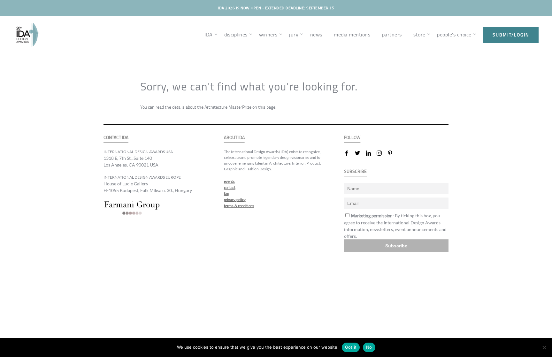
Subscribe (396, 245)
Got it (351, 347)
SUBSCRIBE (355, 171)
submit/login (511, 35)
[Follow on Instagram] (382, 153)
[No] (544, 347)
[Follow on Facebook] (349, 153)
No (369, 347)
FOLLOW (352, 137)
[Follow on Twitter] (360, 153)
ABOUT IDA (234, 137)
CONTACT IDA (115, 137)
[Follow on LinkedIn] (371, 153)
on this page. (264, 107)
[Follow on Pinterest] (392, 153)
